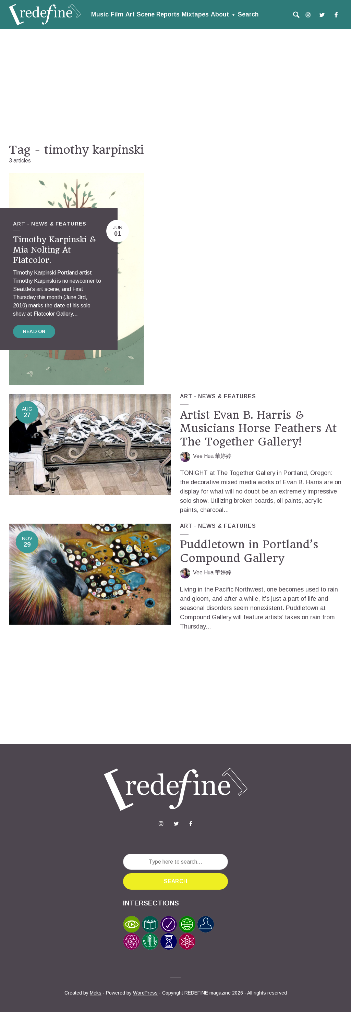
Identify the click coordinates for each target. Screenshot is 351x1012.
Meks (95, 993)
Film (117, 14)
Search (248, 14)
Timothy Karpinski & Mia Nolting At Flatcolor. (54, 250)
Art (130, 14)
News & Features (58, 224)
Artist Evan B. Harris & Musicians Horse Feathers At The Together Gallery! (258, 429)
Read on (34, 331)
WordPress (145, 993)
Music (100, 14)
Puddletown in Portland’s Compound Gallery (249, 551)
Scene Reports (158, 14)
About (220, 14)
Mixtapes (195, 14)
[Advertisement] (175, 86)
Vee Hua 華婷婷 (212, 456)
